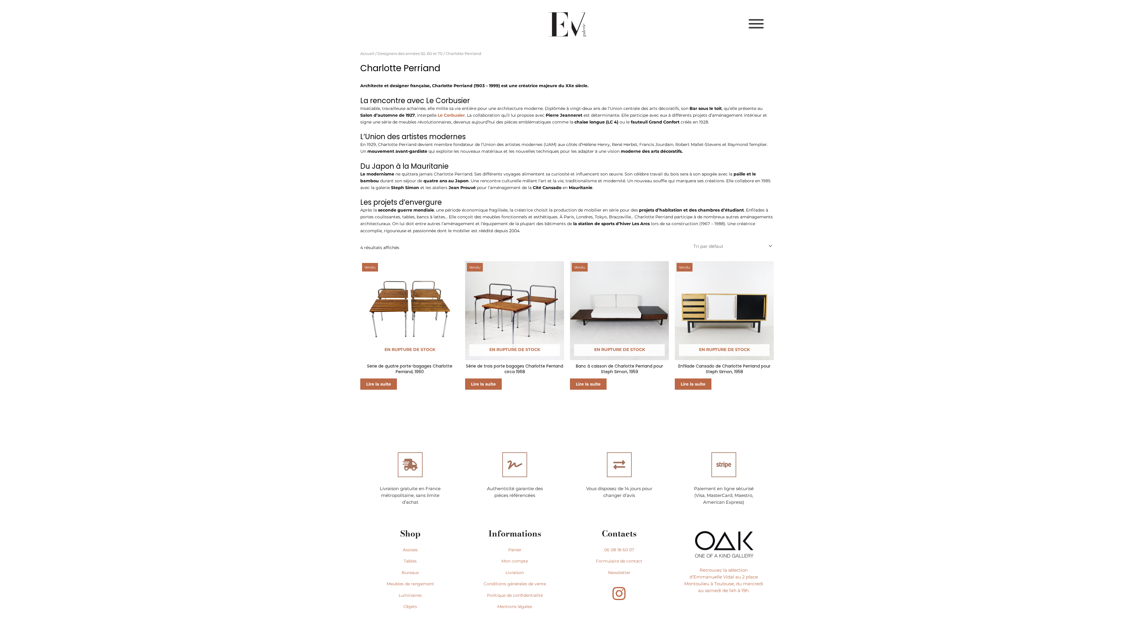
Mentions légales (514, 606)
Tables (410, 561)
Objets (410, 606)
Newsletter (619, 572)
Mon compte (514, 561)
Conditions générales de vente (515, 583)
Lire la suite (378, 384)
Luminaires (410, 595)
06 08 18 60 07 (619, 549)
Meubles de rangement (410, 583)
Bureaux (410, 572)
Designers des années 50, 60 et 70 (410, 53)
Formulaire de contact (619, 561)
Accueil (367, 53)
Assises (410, 549)
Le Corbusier (451, 115)
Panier (515, 549)
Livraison (515, 572)
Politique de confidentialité (515, 595)
